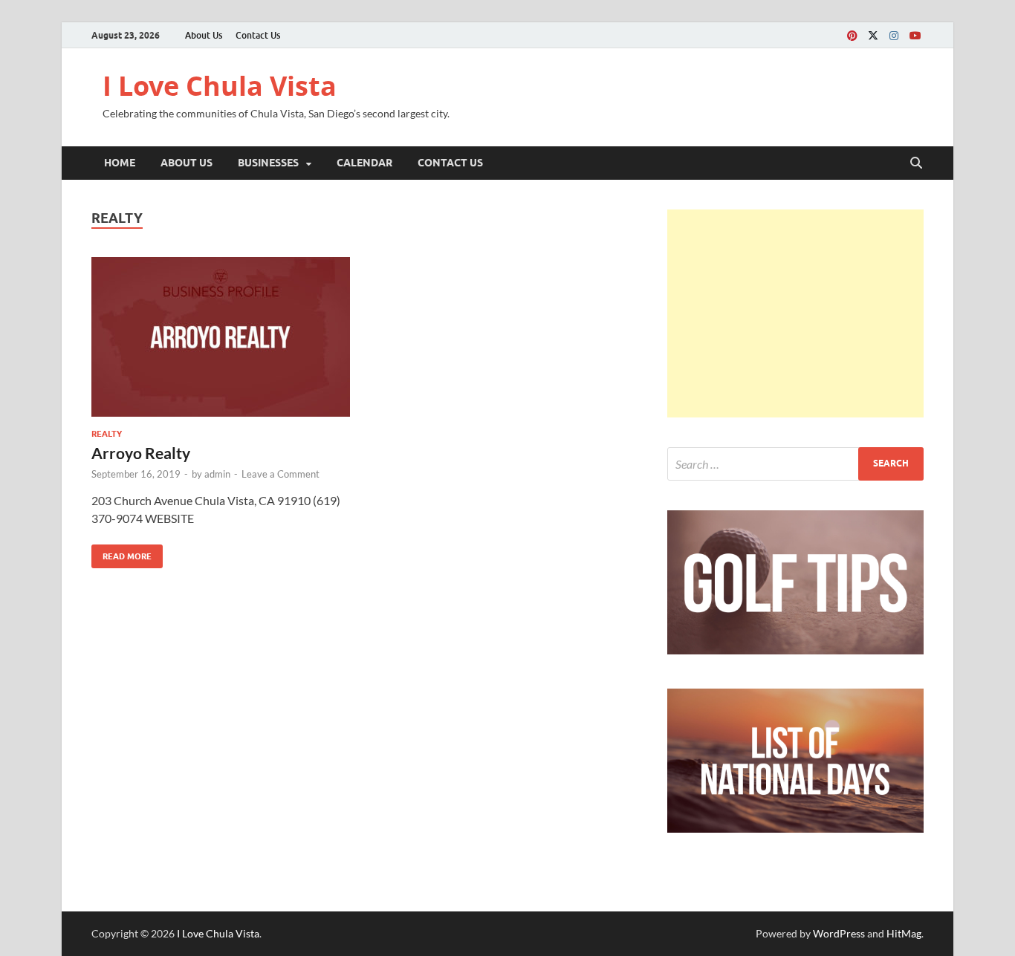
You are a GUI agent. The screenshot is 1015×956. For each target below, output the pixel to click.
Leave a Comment (280, 474)
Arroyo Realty (140, 452)
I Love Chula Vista (220, 86)
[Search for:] (795, 464)
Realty (106, 434)
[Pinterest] (852, 35)
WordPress (839, 933)
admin (217, 474)
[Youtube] (915, 35)
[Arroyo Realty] (220, 337)
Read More (121, 553)
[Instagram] (894, 35)
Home (119, 163)
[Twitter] (873, 35)
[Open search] (916, 163)
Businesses (268, 163)
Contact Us (258, 35)
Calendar (364, 163)
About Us (203, 35)
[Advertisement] (795, 313)
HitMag (903, 933)
